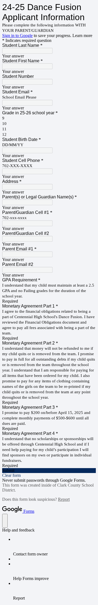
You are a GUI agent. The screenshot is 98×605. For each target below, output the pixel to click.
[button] (49, 470)
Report (64, 499)
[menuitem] (54, 547)
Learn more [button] (82, 35)
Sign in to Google (17, 35)
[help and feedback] (5, 521)
